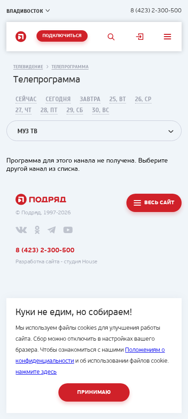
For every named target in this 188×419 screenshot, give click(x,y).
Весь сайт (159, 203)
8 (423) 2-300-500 (156, 11)
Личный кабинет (139, 36)
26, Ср (143, 99)
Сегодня (58, 99)
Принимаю (94, 392)
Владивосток (24, 11)
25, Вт (118, 99)
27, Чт (23, 110)
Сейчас (26, 99)
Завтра (90, 99)
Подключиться (62, 35)
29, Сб (75, 110)
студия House (80, 262)
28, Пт (49, 110)
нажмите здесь (36, 372)
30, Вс (100, 110)
